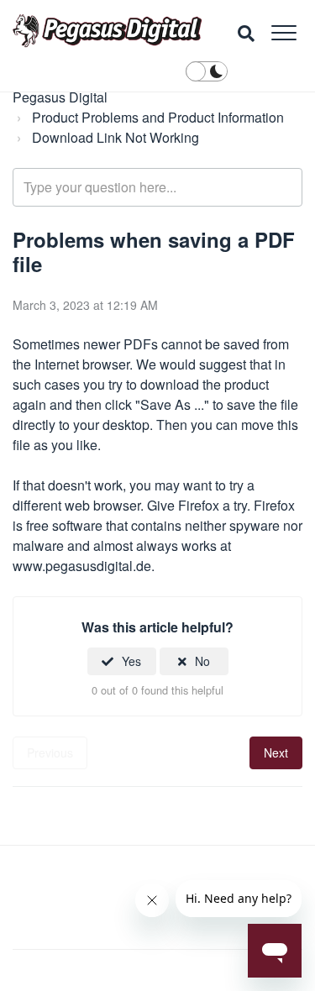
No (202, 661)
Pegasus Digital (60, 97)
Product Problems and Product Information (158, 117)
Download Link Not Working (115, 137)
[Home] (107, 31)
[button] (283, 32)
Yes (131, 661)
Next (276, 752)
